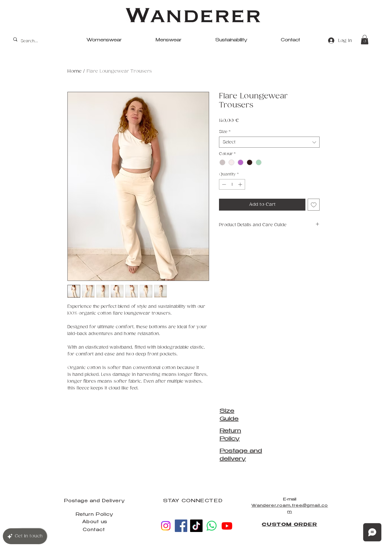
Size (224, 131)
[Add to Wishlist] (314, 205)
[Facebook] (181, 526)
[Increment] (240, 184)
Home (74, 71)
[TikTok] (196, 526)
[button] (365, 39)
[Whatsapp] (211, 526)
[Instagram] (166, 526)
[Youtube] (227, 526)
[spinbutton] (232, 184)
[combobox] (269, 142)
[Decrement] (223, 184)
